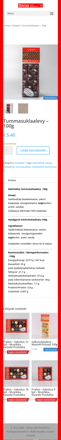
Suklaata (16, 25)
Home (7, 25)
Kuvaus (12, 180)
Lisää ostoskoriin (33, 150)
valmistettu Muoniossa (44, 166)
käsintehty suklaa (42, 162)
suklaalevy (8, 166)
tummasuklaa (23, 166)
